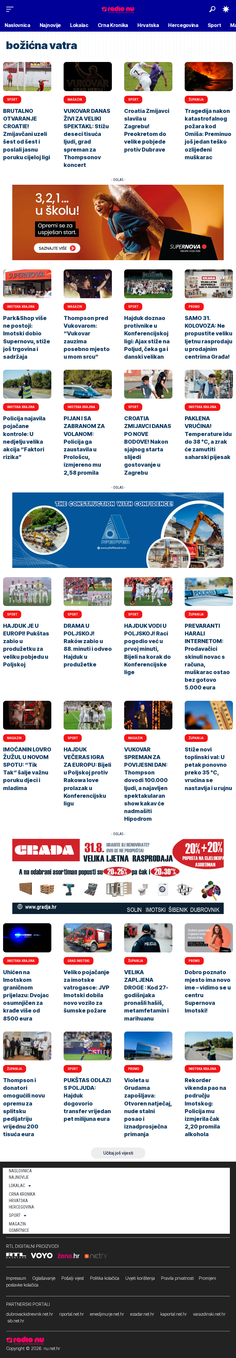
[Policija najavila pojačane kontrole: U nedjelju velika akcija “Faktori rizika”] (27, 384)
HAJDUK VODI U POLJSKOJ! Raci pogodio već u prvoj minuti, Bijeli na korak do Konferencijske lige (147, 649)
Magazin (75, 100)
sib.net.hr (15, 1320)
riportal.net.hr (71, 1314)
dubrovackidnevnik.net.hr (29, 1314)
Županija (196, 100)
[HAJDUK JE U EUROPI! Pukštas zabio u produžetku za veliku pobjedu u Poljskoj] (27, 591)
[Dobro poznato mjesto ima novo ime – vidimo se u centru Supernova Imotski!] (209, 937)
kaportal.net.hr (173, 1314)
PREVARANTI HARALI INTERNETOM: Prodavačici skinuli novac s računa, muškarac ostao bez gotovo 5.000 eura (207, 657)
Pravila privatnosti (177, 1278)
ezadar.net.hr (142, 1314)
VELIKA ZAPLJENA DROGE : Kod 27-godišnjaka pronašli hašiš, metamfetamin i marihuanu (146, 995)
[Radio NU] (118, 9)
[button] (11, 9)
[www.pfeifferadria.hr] (118, 530)
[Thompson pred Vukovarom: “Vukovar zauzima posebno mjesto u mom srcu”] (88, 283)
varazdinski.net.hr (209, 1314)
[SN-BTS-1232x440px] (118, 222)
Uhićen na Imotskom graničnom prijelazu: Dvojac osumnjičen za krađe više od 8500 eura (26, 995)
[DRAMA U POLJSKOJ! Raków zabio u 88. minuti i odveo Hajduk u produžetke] (88, 591)
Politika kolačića (104, 1278)
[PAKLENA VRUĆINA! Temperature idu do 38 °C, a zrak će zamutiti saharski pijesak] (209, 384)
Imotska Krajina (21, 307)
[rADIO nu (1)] (118, 876)
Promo (194, 307)
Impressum (16, 1278)
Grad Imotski (78, 961)
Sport (12, 100)
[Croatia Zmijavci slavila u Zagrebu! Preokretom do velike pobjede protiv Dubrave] (148, 76)
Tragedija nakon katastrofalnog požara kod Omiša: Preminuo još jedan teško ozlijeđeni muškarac (208, 134)
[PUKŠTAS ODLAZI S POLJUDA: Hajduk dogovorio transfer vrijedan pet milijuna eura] (88, 1046)
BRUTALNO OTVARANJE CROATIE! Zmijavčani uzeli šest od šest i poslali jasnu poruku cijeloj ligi (26, 134)
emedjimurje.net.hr (107, 1314)
